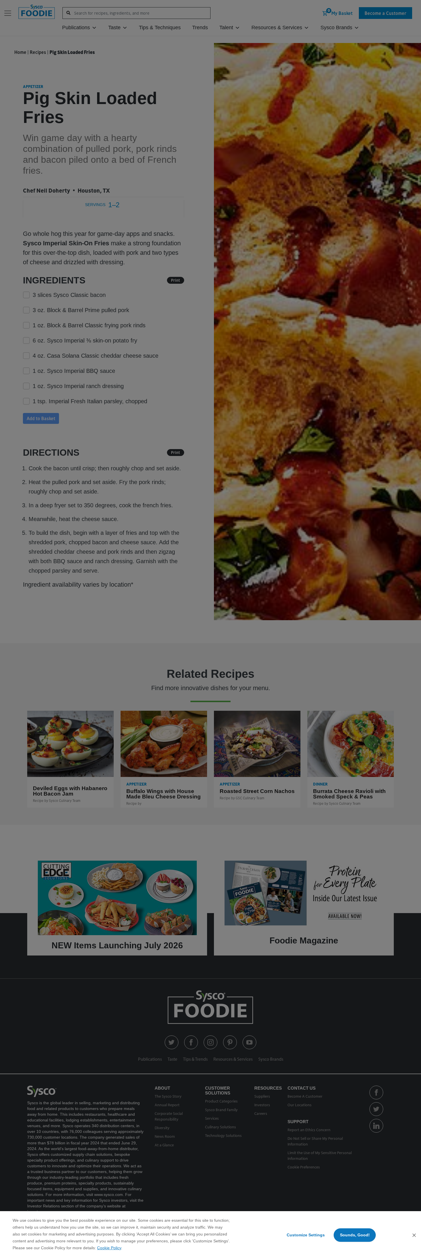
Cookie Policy (109, 1248)
